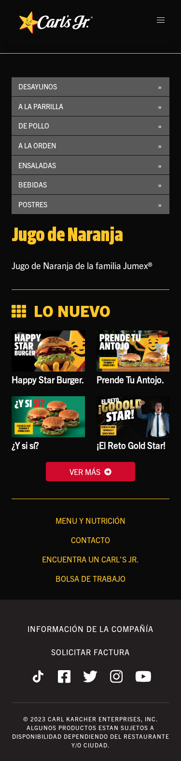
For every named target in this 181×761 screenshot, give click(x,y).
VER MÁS (85, 471)
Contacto (90, 540)
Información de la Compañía (90, 628)
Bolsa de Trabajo (90, 578)
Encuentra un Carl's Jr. (90, 559)
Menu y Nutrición (90, 520)
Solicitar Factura (90, 652)
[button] (160, 20)
